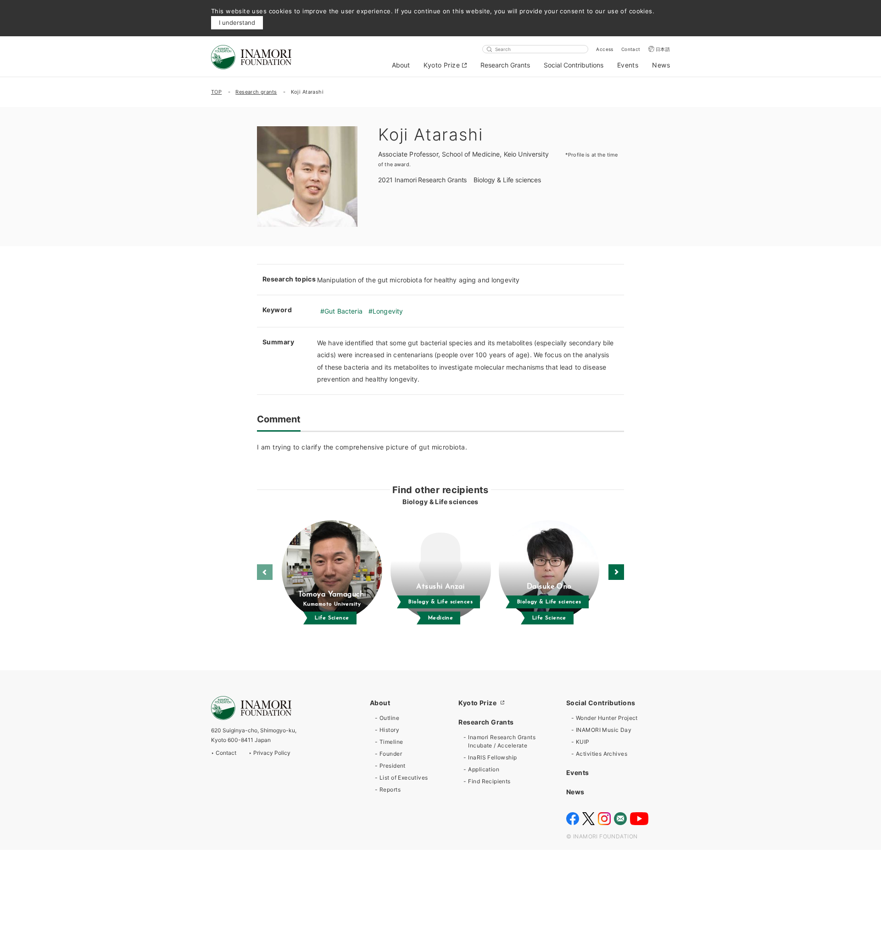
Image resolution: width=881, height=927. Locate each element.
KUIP (583, 741)
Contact (631, 49)
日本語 (663, 49)
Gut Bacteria (343, 311)
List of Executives (403, 777)
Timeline (391, 741)
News (661, 65)
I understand (237, 22)
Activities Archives (601, 753)
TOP (216, 92)
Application (483, 769)
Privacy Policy (271, 752)
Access (604, 49)
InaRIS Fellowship (492, 757)
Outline (389, 717)
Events (628, 65)
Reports (390, 789)
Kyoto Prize (442, 65)
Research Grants (505, 65)
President (392, 765)
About (401, 65)
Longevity (388, 311)
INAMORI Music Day (603, 729)
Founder (390, 753)
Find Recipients (489, 781)
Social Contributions (573, 65)
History (389, 729)
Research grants (256, 92)
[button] (616, 572)
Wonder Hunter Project (607, 717)
